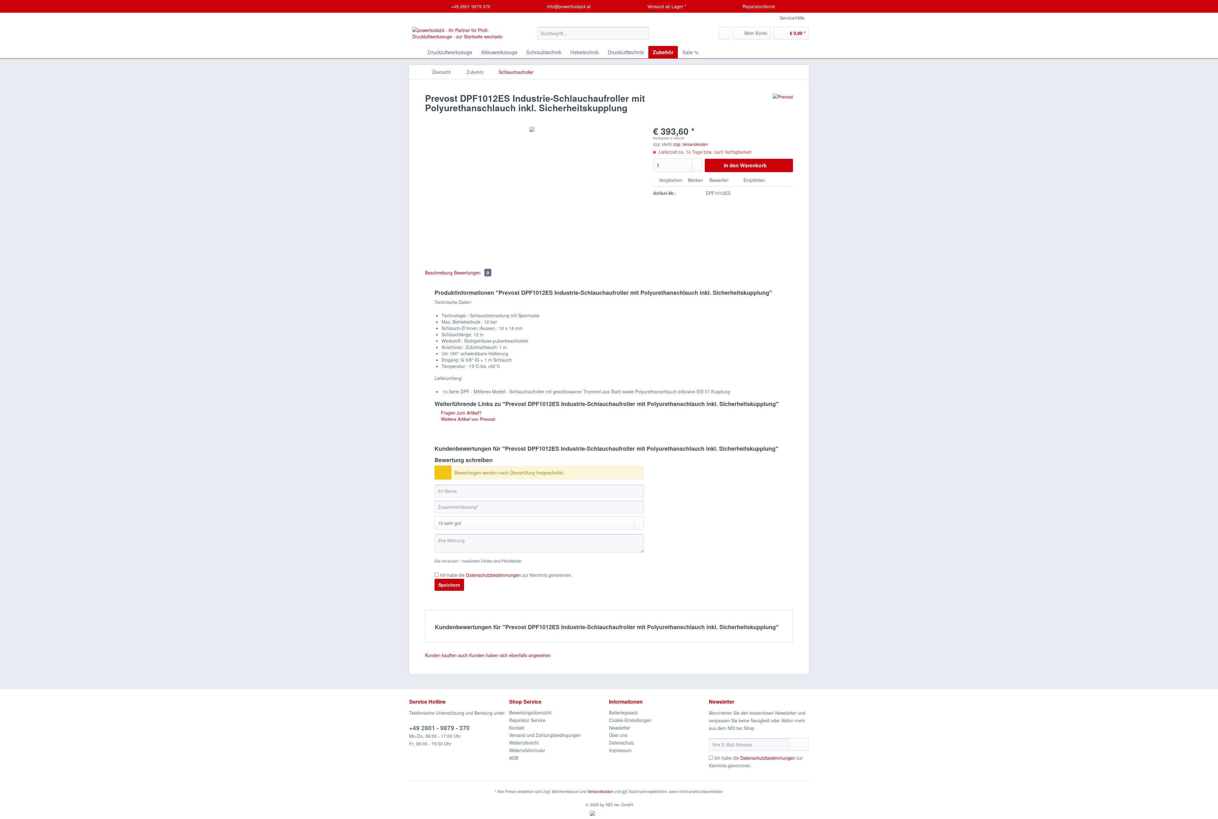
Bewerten (719, 180)
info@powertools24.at (568, 6)
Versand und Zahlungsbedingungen (545, 735)
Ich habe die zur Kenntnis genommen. (506, 575)
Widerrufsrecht (524, 742)
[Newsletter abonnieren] (799, 744)
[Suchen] (643, 33)
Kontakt (516, 728)
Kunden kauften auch (446, 655)
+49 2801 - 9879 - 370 (439, 728)
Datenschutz (621, 742)
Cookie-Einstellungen (630, 720)
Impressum (620, 750)
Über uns (618, 735)
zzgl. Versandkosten (690, 144)
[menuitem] (593, 36)
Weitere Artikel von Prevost (467, 419)
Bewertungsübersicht (530, 712)
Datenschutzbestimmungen (493, 575)
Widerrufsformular (527, 750)
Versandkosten (600, 791)
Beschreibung (439, 272)
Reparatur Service (527, 720)
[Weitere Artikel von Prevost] (783, 105)
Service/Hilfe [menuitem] (792, 18)
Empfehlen (753, 180)
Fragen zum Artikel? (460, 413)
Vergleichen (670, 180)
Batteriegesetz (623, 712)
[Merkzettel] (724, 33)
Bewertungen (471, 272)
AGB (513, 758)
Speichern (449, 585)
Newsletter (619, 728)
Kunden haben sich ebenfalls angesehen (510, 655)
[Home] (415, 52)
